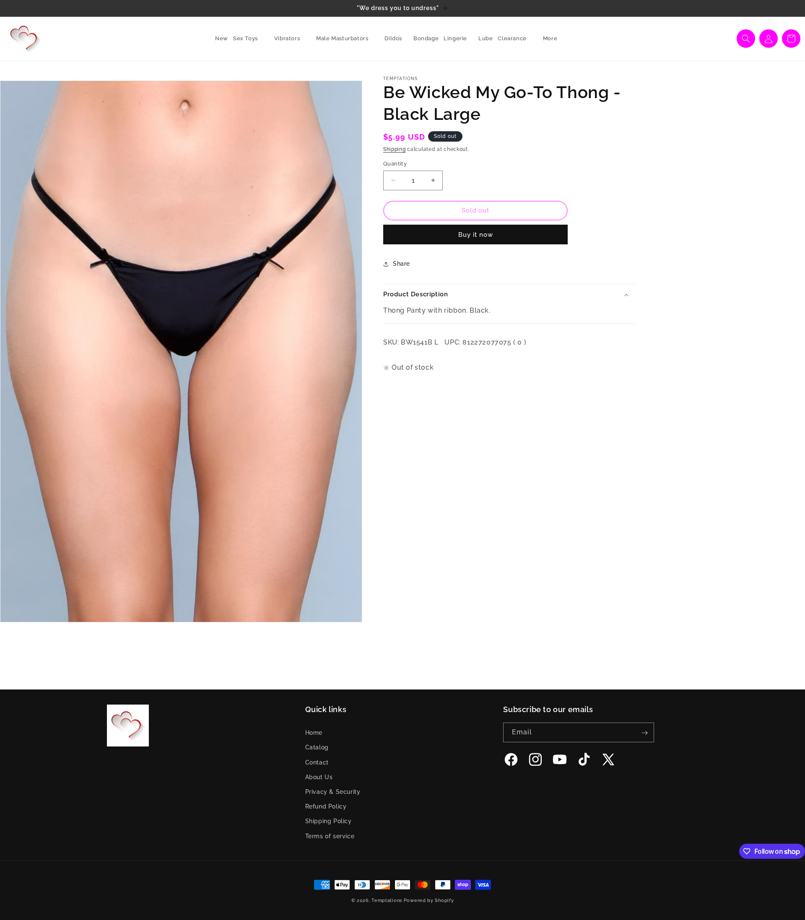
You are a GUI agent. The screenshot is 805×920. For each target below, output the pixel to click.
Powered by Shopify (429, 900)
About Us (319, 777)
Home (313, 733)
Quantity (395, 164)
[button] (248, 38)
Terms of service (330, 836)
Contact (317, 762)
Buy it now (475, 234)
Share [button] (401, 263)
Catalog (317, 747)
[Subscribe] (644, 733)
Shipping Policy (328, 821)
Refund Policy (326, 806)
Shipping (394, 149)
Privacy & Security (333, 792)
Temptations (386, 900)
